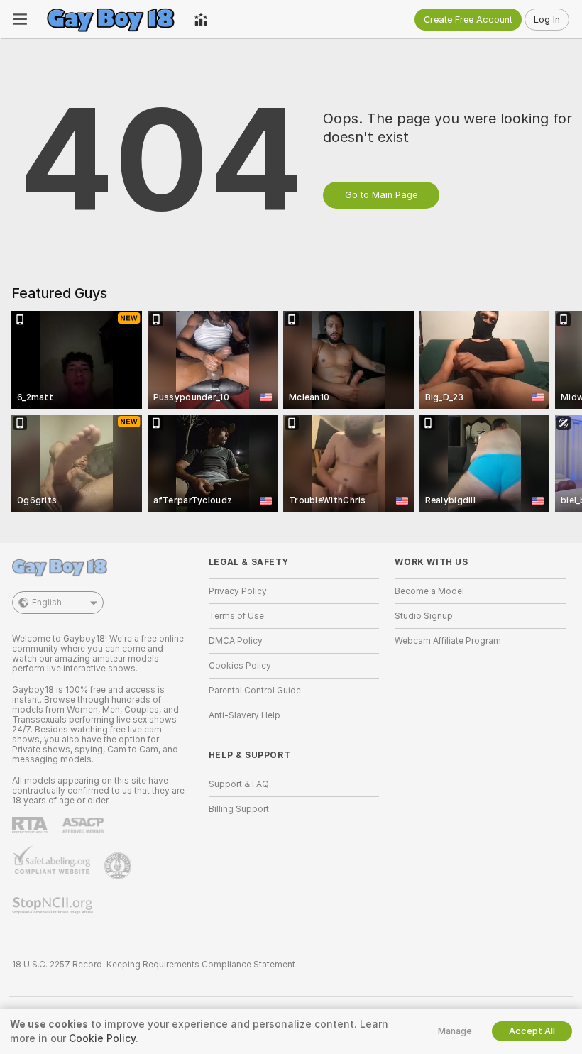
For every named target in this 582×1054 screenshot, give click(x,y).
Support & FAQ (239, 784)
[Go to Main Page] (111, 19)
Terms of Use (236, 616)
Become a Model (429, 591)
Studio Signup (424, 616)
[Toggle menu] (20, 19)
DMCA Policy (236, 641)
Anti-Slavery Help (244, 715)
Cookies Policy (240, 666)
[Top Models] (201, 19)
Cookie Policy (102, 1038)
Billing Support (239, 809)
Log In (547, 19)
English (47, 603)
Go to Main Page (381, 195)
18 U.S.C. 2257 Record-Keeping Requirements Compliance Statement (153, 965)
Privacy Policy (238, 591)
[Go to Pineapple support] (119, 865)
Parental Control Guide (255, 691)
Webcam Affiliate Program (448, 641)
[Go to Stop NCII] (54, 905)
